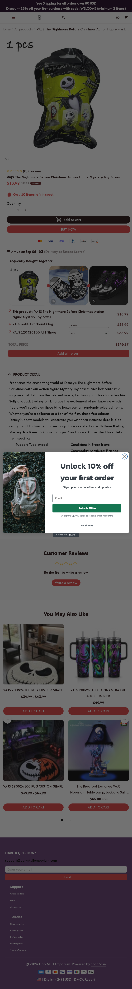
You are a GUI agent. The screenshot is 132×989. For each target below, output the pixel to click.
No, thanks (87, 525)
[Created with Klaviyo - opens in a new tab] (66, 535)
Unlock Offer (87, 508)
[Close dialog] (124, 456)
